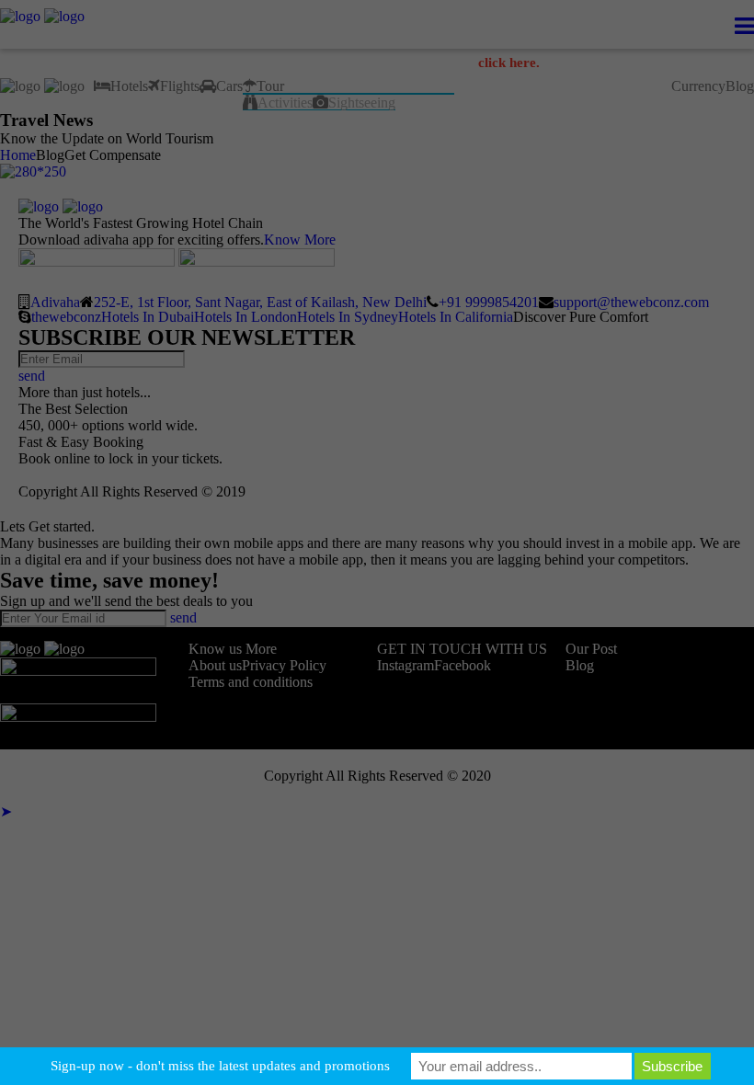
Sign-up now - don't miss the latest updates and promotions (220, 1065)
